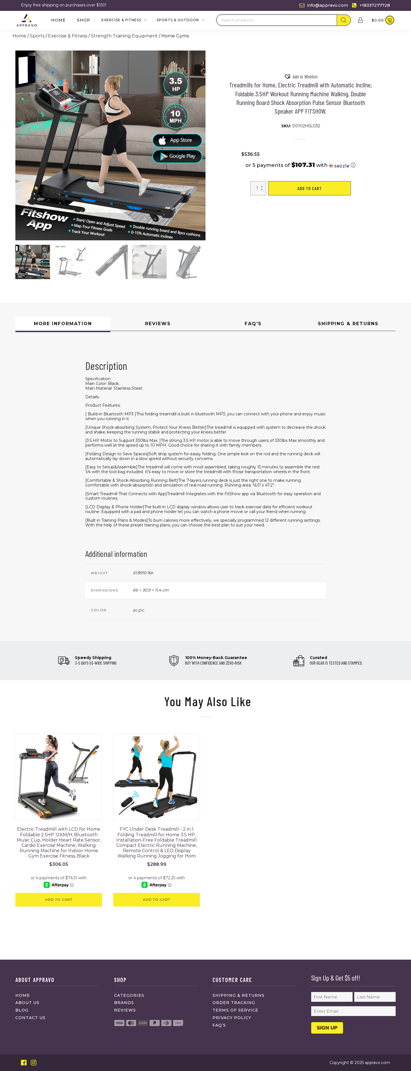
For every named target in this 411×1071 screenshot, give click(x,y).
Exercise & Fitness (67, 36)
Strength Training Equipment (124, 36)
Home (58, 20)
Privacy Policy (231, 1017)
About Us (27, 1002)
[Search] (344, 20)
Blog (22, 1010)
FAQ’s (219, 1025)
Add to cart (309, 188)
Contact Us (30, 1017)
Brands (124, 1002)
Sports (37, 36)
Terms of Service (235, 1010)
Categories (129, 995)
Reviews (125, 1010)
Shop (83, 20)
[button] (32, 262)
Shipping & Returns (238, 995)
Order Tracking (233, 1002)
